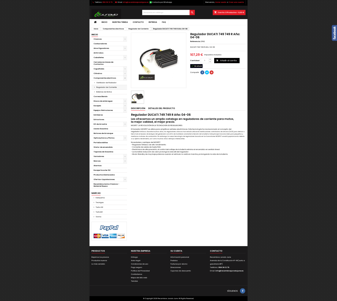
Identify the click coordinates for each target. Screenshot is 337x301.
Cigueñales (99, 69)
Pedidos (174, 260)
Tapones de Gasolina (103, 151)
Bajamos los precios (100, 257)
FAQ (164, 22)
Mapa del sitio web (139, 277)
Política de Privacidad (140, 271)
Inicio (104, 22)
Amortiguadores (101, 48)
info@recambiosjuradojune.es (135, 2)
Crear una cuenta (236, 2)
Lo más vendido (98, 264)
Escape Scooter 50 (102, 170)
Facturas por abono (178, 264)
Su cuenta (176, 250)
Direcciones (175, 267)
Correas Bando (101, 96)
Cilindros (98, 73)
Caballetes (99, 57)
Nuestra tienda (120, 22)
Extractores (99, 119)
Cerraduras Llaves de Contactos (103, 63)
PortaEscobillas (101, 142)
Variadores (99, 156)
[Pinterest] (212, 72)
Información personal (179, 257)
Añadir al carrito (226, 60)
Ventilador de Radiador (106, 82)
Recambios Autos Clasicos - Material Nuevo (106, 185)
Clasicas (98, 39)
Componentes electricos (105, 78)
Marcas (97, 161)
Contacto (138, 22)
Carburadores (100, 43)
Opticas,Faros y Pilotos (104, 138)
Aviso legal (135, 260)
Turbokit (99, 212)
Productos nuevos (99, 260)
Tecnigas (99, 202)
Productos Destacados (104, 175)
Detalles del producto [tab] (161, 108)
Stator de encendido (103, 147)
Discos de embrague (103, 101)
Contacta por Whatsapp (162, 2)
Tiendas (134, 281)
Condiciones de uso (139, 264)
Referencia (195, 41)
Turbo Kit (99, 207)
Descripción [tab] (138, 108)
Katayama (100, 197)
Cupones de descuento (180, 271)
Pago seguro (136, 267)
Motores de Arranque (103, 133)
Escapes (97, 105)
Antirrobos (98, 53)
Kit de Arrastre (100, 124)
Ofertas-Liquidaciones (104, 179)
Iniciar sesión (220, 2)
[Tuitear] (207, 72)
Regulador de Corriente (106, 87)
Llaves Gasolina (101, 128)
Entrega (153, 22)
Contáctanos (136, 274)
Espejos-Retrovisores (103, 110)
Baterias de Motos (104, 92)
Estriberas (98, 115)
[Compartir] (202, 72)
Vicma (98, 216)
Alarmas (97, 165)
